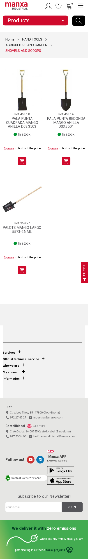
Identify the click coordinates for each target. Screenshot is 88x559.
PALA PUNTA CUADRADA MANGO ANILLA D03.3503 (22, 122)
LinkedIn (40, 460)
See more (39, 425)
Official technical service (21, 359)
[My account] (49, 6)
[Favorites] (59, 6)
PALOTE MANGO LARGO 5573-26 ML (22, 230)
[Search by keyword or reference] (78, 21)
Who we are (11, 365)
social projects (55, 550)
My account (11, 372)
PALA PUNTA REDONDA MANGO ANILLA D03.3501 (66, 122)
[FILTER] (84, 279)
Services (9, 352)
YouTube (31, 460)
